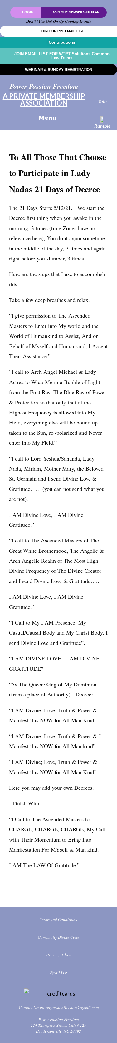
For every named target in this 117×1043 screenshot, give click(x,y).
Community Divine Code (58, 937)
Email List (58, 973)
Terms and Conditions (58, 919)
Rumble (102, 126)
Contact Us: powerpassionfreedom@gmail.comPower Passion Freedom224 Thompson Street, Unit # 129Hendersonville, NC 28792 (59, 1019)
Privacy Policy (58, 955)
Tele (102, 101)
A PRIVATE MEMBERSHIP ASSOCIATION (44, 99)
